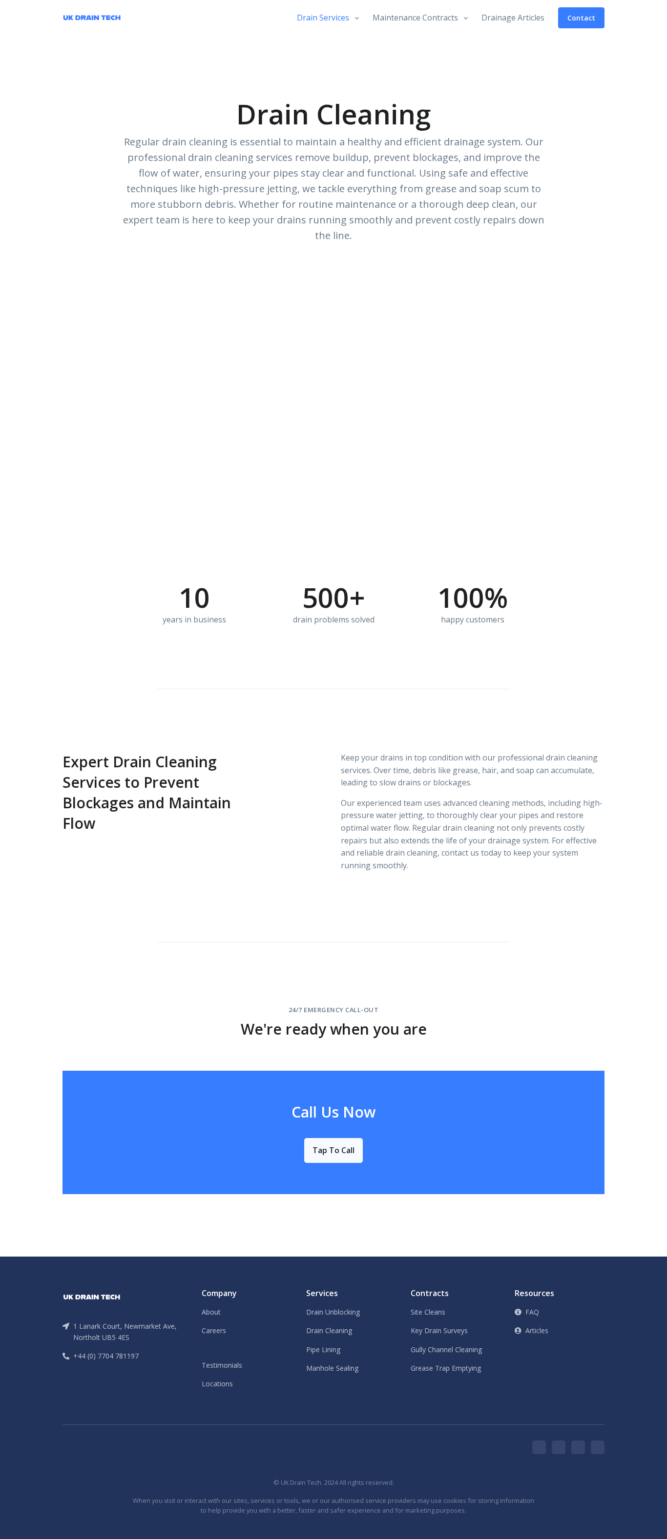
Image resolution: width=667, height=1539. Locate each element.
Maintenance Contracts (415, 17)
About (211, 1312)
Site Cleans (428, 1312)
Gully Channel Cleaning (446, 1349)
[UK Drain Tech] (92, 18)
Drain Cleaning (329, 1330)
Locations (217, 1383)
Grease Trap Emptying (446, 1368)
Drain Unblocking (333, 1312)
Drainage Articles (512, 17)
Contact (581, 17)
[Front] (92, 1296)
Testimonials (222, 1365)
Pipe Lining (323, 1349)
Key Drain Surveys (439, 1330)
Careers (214, 1330)
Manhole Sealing (332, 1368)
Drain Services (323, 17)
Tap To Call (333, 1150)
